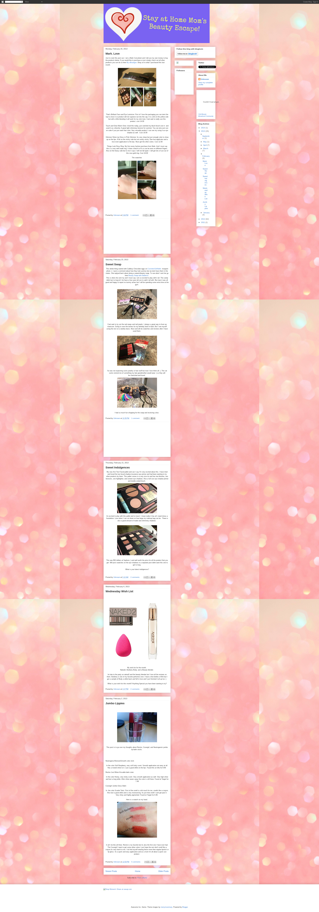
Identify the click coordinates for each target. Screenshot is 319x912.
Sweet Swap (113, 264)
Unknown (116, 215)
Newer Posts (111, 871)
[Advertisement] (137, 236)
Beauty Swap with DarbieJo (138, 275)
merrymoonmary (166, 907)
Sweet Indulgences (118, 467)
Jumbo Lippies (115, 703)
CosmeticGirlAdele (154, 269)
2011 (203, 222)
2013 (203, 131)
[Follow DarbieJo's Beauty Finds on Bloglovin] (187, 55)
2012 (203, 219)
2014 (203, 128)
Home (137, 871)
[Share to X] (148, 215)
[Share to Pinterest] (153, 215)
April (205, 145)
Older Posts (163, 871)
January (206, 213)
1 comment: (135, 215)
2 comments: (135, 577)
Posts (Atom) (142, 878)
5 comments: (136, 862)
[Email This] (144, 215)
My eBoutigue (132, 62)
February (206, 156)
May (205, 142)
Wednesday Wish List (119, 591)
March (205, 148)
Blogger (185, 907)
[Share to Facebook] (151, 215)
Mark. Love (113, 53)
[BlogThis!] (146, 215)
